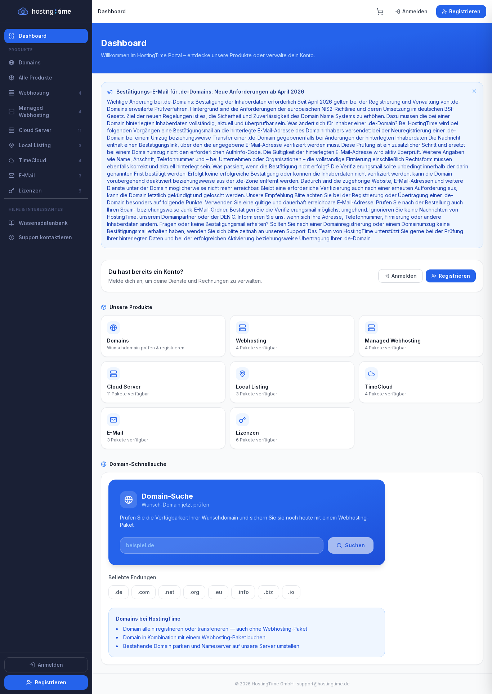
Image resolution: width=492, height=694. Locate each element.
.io (291, 592)
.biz (268, 592)
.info (243, 592)
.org (194, 592)
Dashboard (32, 36)
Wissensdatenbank (43, 223)
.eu (218, 592)
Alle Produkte (35, 77)
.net (169, 592)
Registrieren (50, 682)
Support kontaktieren (45, 237)
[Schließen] (474, 91)
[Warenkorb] (380, 11)
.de (118, 592)
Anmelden (50, 665)
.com (143, 592)
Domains (30, 62)
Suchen (355, 545)
